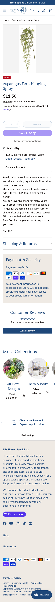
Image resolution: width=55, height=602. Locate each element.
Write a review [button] (27, 330)
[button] (50, 10)
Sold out (37, 124)
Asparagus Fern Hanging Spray (25, 20)
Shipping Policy (10, 595)
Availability (13, 148)
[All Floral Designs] (13, 368)
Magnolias (15, 578)
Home (6, 20)
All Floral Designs (13, 386)
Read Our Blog (9, 586)
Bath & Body (38, 384)
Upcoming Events (20, 583)
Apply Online (36, 583)
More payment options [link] (27, 140)
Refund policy (30, 592)
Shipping (7, 101)
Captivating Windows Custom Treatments (22, 589)
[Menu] (4, 10)
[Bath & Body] (38, 368)
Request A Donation (12, 592)
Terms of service (27, 595)
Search (6, 583)
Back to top (27, 435)
